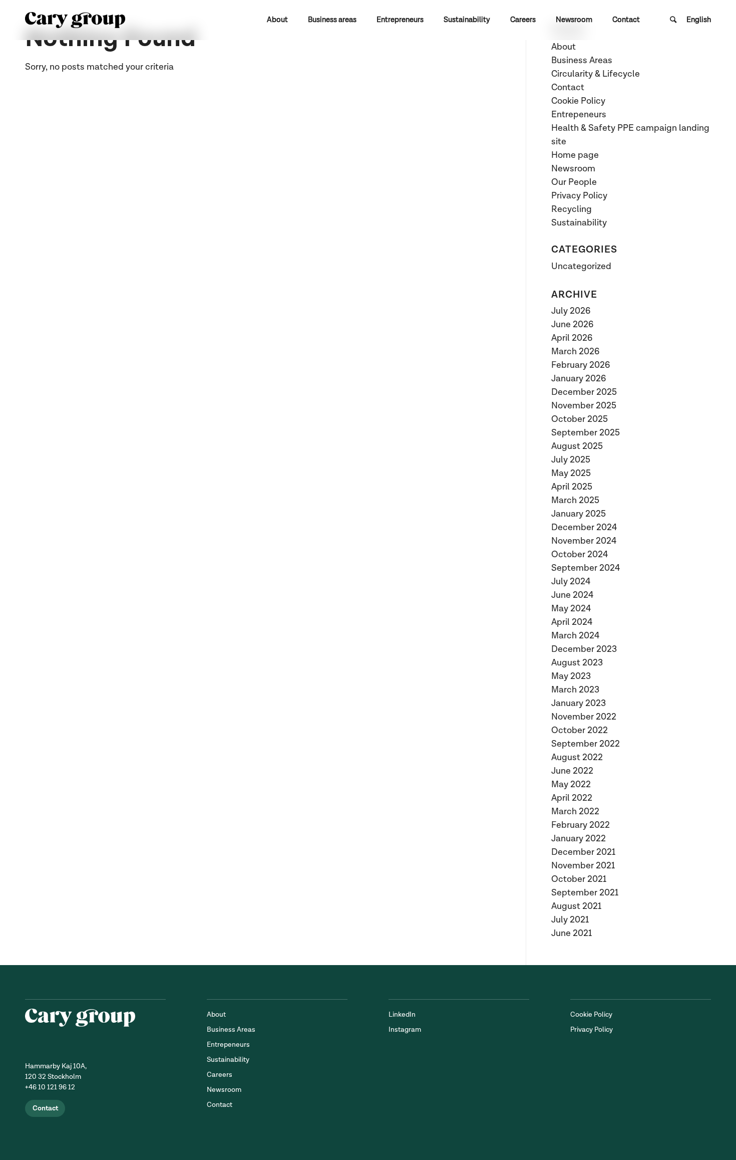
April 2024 (571, 622)
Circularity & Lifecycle (595, 74)
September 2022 (585, 744)
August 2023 (577, 662)
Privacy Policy (579, 195)
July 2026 (570, 311)
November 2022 (583, 717)
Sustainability (579, 222)
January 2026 (578, 378)
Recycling (571, 209)
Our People (574, 182)
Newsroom (573, 168)
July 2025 (570, 459)
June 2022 (572, 771)
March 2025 (575, 500)
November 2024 (583, 541)
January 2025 (578, 514)
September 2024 (585, 568)
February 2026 (580, 365)
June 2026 (572, 324)
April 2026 (571, 338)
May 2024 (571, 608)
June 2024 (572, 595)
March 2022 (575, 811)
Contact (567, 87)
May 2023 (571, 676)
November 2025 (583, 405)
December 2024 (584, 527)
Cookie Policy (578, 101)
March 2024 (575, 635)
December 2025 (584, 392)
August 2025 (577, 446)
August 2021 (576, 906)
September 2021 (584, 892)
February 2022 (580, 825)
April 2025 (571, 487)
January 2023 (578, 703)
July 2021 (570, 919)
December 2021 (583, 852)
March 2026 (575, 351)
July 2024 (570, 581)
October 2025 (579, 419)
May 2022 (571, 784)
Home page (575, 155)
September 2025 (585, 432)
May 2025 (571, 473)
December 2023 (584, 649)
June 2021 (571, 933)
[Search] (673, 20)
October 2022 (579, 730)
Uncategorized (581, 266)
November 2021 (583, 865)
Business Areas (581, 60)
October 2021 (578, 879)
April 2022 (571, 798)
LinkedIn (402, 1014)
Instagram (405, 1029)
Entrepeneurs (578, 114)
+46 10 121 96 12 (50, 1087)
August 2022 (577, 757)
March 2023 (575, 689)
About (563, 47)
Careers (219, 1074)
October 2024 (579, 554)
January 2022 (578, 838)
